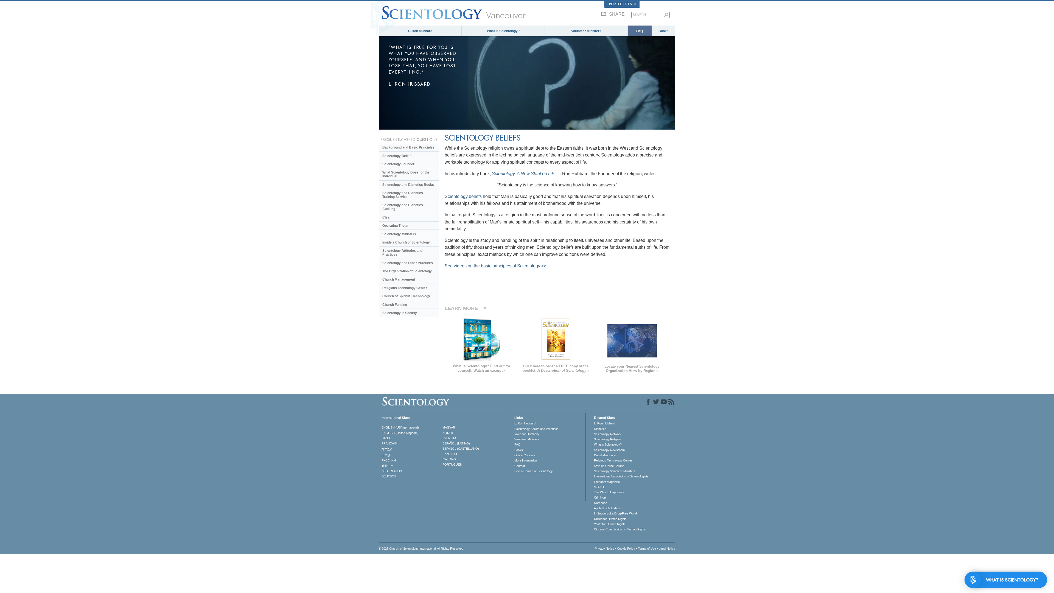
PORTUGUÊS (452, 464)
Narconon (600, 503)
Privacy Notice (604, 548)
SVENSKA (449, 438)
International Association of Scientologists (621, 476)
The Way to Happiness (609, 492)
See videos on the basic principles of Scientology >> (495, 266)
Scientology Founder (398, 164)
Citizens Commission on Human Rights (620, 529)
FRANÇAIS (389, 443)
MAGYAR (448, 427)
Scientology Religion (607, 439)
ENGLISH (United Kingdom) (400, 433)
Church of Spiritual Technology (406, 296)
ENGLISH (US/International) (400, 427)
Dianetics (600, 428)
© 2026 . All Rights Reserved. (421, 548)
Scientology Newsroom (609, 450)
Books (663, 31)
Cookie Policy (626, 548)
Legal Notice (667, 548)
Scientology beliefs (463, 196)
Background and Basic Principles (408, 147)
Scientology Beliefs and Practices (536, 428)
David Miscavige (605, 455)
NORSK (447, 433)
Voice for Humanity (526, 434)
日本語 (386, 455)
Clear (386, 217)
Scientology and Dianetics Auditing (402, 207)
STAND (599, 487)
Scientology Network (607, 434)
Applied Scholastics (607, 508)
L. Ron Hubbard (420, 31)
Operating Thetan (395, 226)
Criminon (600, 497)
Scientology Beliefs (397, 156)
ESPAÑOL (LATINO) (456, 443)
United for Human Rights (610, 519)
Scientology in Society (399, 313)
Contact (519, 466)
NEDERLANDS (392, 471)
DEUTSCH (389, 476)
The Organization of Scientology (407, 271)
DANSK (387, 438)
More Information (525, 460)
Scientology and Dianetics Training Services (402, 195)
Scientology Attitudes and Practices (402, 252)
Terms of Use (647, 548)
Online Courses (524, 455)
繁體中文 (388, 466)
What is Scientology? (503, 31)
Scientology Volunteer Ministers (614, 471)
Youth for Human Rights (610, 524)
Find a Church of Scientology (533, 471)
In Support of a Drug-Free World (615, 513)
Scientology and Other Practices (407, 263)
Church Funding (394, 305)
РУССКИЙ (389, 460)
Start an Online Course (609, 466)
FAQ (639, 31)
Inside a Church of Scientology (406, 242)
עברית (387, 449)
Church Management (398, 279)
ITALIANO (449, 459)
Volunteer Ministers (586, 31)
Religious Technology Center (404, 288)
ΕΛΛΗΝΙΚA (449, 454)
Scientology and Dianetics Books (408, 185)
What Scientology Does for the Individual (406, 174)
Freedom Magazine (607, 481)
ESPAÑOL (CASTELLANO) (460, 448)
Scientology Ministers (399, 234)
